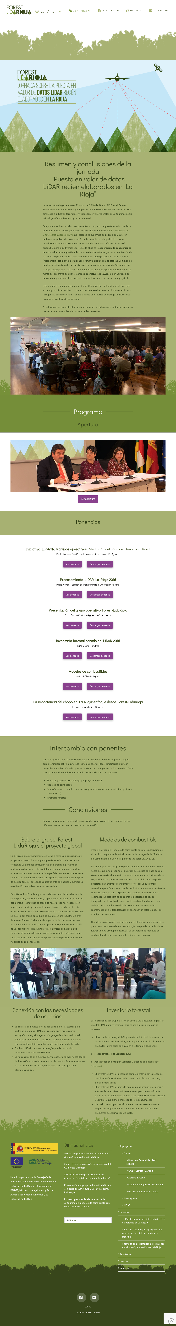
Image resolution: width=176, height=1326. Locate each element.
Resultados (125, 1254)
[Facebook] (81, 1297)
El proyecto (126, 1146)
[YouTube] (94, 1297)
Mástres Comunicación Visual (143, 1191)
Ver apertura (88, 499)
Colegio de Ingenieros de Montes (145, 1184)
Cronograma (130, 1198)
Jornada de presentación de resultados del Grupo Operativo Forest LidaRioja (143, 1245)
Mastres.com (94, 1312)
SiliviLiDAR (96, 1065)
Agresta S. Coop (136, 1177)
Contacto (124, 1267)
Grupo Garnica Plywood (140, 1170)
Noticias (124, 1261)
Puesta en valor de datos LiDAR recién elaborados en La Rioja (143, 1220)
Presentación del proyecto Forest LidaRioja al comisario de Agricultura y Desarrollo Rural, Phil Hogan (87, 1189)
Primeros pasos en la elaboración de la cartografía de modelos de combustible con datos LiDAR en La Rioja (87, 1203)
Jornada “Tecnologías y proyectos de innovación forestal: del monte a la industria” (142, 1233)
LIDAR (127, 1205)
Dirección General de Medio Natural (141, 1162)
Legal (88, 1307)
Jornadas (124, 1212)
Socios (127, 1153)
